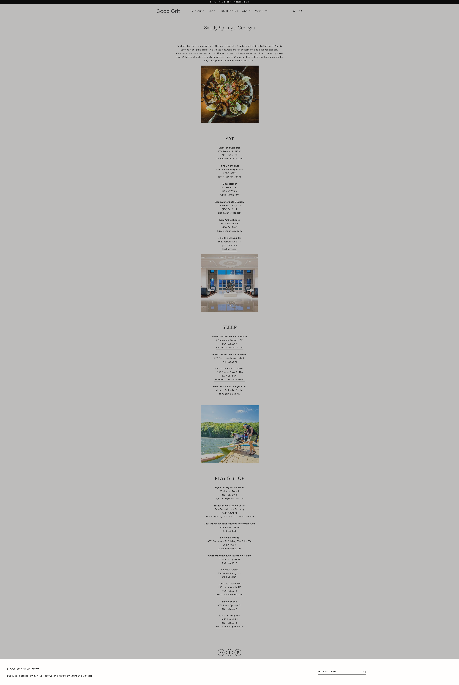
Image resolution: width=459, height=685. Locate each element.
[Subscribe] (364, 672)
